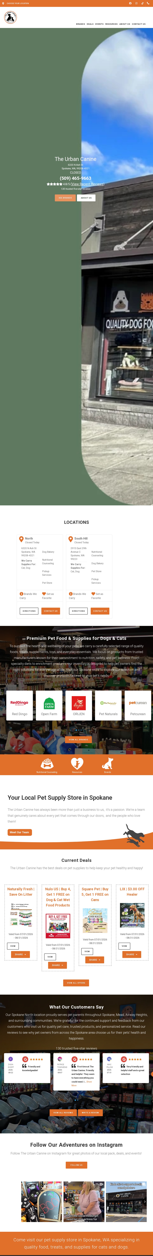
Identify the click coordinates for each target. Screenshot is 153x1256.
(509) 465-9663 (75, 178)
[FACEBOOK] (130, 3)
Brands (107, 772)
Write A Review (90, 1113)
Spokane (108, 1015)
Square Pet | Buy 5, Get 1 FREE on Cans (95, 894)
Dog (28, 567)
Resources (77, 772)
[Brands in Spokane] (107, 763)
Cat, (23, 567)
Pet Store (47, 582)
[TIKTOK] (143, 3)
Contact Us (51, 611)
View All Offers (76, 983)
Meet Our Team (19, 832)
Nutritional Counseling (48, 561)
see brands (65, 198)
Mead (120, 1015)
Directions (29, 611)
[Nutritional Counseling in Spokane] (47, 763)
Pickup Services (46, 573)
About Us (86, 198)
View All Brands (78, 739)
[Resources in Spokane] (77, 763)
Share (19, 954)
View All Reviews (63, 1113)
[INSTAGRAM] (136, 3)
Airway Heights (136, 1015)
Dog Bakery (48, 551)
